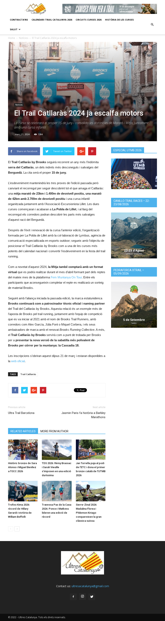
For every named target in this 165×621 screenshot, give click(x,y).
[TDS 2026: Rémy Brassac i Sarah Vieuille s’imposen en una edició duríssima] (56, 450)
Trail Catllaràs (28, 374)
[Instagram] (82, 596)
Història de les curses (119, 19)
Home (11, 38)
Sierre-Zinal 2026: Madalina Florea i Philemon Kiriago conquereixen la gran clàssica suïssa (88, 512)
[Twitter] (92, 597)
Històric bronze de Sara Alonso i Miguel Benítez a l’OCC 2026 (22, 467)
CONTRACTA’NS (19, 19)
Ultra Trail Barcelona (21, 413)
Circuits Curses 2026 (88, 19)
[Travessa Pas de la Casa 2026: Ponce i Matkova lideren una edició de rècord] (56, 491)
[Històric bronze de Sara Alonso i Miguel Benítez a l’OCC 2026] (23, 450)
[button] (152, 24)
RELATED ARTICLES (23, 431)
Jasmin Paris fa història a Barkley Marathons (83, 415)
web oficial (18, 361)
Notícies (23, 38)
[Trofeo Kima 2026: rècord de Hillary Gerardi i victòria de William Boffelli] (23, 491)
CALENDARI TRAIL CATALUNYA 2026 (52, 19)
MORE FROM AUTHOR (54, 431)
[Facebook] (73, 597)
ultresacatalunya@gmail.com (90, 586)
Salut (14, 29)
